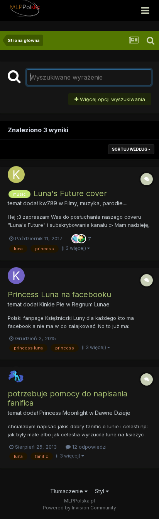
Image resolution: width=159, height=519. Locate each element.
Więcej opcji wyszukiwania (111, 99)
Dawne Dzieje (112, 412)
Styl (100, 491)
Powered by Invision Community (79, 508)
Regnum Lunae (91, 304)
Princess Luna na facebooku (59, 294)
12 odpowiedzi (89, 447)
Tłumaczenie (67, 491)
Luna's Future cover (70, 193)
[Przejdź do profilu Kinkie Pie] (16, 275)
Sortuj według (130, 149)
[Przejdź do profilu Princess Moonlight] (16, 374)
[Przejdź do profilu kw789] (16, 174)
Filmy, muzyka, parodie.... (95, 203)
